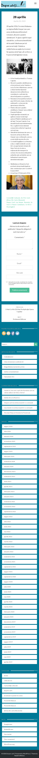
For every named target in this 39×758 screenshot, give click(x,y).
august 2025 (8, 451)
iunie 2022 (7, 527)
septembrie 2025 (10, 446)
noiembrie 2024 (9, 461)
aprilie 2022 (8, 536)
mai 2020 (7, 597)
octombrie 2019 (9, 632)
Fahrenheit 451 (9, 377)
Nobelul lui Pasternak (23, 413)
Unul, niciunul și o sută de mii (13, 362)
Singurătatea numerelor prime (14, 367)
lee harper (19, 202)
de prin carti (25, 198)
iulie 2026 (7, 431)
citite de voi (8, 681)
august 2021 (8, 572)
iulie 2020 (7, 587)
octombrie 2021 (9, 562)
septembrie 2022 (10, 511)
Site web (19, 273)
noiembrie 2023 (9, 476)
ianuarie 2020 (8, 617)
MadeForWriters (19, 755)
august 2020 (8, 582)
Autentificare (8, 729)
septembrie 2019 (10, 637)
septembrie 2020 (10, 577)
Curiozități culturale (13, 198)
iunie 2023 (7, 481)
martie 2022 (8, 541)
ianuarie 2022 (8, 552)
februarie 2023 (9, 491)
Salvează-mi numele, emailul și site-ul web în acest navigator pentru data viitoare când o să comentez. (20, 283)
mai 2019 (7, 657)
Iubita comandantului (11, 372)
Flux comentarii (9, 739)
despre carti (10, 202)
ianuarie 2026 (8, 436)
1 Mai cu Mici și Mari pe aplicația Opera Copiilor (19, 309)
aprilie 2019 (8, 662)
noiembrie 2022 (9, 501)
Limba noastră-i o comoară (23, 403)
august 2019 (8, 642)
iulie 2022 (7, 521)
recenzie (27, 202)
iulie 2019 (7, 647)
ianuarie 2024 (8, 466)
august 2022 (8, 516)
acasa (6, 675)
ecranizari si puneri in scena (13, 695)
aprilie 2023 (8, 486)
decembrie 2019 (9, 622)
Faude (6, 390)
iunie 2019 (7, 652)
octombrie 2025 (9, 441)
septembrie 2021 (10, 567)
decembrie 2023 (9, 471)
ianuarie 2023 (8, 496)
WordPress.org (9, 744)
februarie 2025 (9, 456)
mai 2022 (7, 532)
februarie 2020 (9, 612)
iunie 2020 (7, 592)
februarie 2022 (9, 547)
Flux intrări (8, 734)
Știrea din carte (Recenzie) (15, 200)
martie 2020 (8, 607)
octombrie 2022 (9, 506)
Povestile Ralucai (10, 701)
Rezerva (17, 398)
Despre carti (8, 403)
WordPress (26, 753)
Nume (19, 254)
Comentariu (19, 237)
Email (19, 263)
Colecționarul (8, 357)
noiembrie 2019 (9, 627)
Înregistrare (8, 724)
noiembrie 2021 (9, 557)
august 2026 (8, 426)
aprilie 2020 (8, 602)
